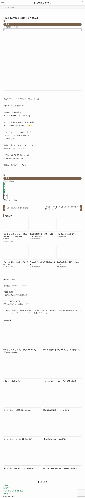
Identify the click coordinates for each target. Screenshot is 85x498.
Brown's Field (42, 2)
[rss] (46, 482)
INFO (7, 24)
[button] (4, 184)
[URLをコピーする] (5, 196)
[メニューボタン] (2, 2)
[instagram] (44, 482)
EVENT (6, 488)
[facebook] (39, 482)
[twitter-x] (41, 482)
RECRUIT (7, 494)
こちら (12, 304)
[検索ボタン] (82, 2)
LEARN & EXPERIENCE (13, 491)
